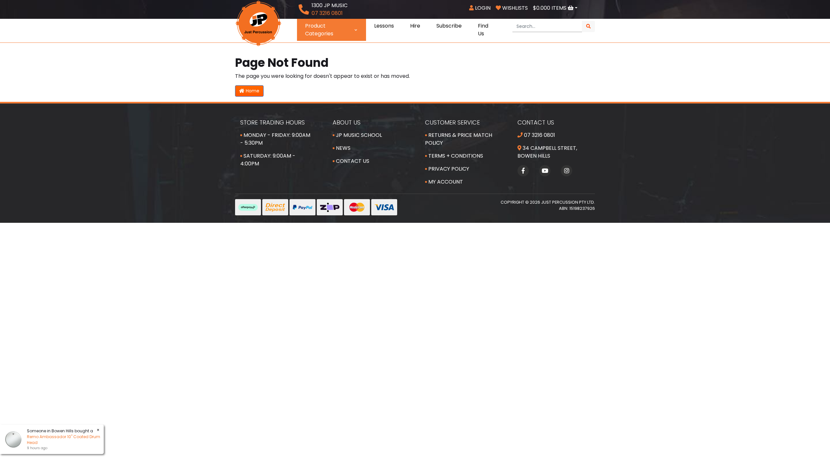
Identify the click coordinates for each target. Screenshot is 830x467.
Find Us (483, 29)
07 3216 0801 (539, 135)
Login (482, 8)
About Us (347, 122)
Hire (415, 26)
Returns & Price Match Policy (458, 139)
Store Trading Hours (272, 122)
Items (550, 8)
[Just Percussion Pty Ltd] (258, 23)
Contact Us (352, 161)
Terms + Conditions (455, 156)
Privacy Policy (448, 169)
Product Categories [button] (319, 29)
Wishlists (514, 8)
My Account (445, 182)
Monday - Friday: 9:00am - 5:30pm (275, 139)
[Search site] (588, 26)
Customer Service (452, 122)
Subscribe (449, 26)
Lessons (384, 26)
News (342, 148)
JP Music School (358, 135)
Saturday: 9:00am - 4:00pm (267, 159)
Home (251, 91)
